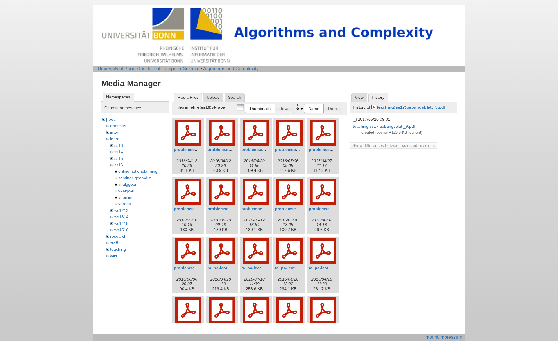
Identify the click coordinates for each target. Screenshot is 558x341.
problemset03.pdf (326, 149)
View (359, 97)
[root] (111, 119)
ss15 (118, 158)
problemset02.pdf (258, 149)
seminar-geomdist (134, 178)
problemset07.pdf (326, 208)
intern (115, 132)
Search (234, 97)
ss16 (118, 165)
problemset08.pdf (191, 268)
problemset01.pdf (225, 149)
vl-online (126, 197)
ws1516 (121, 230)
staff (114, 243)
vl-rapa (124, 203)
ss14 (118, 151)
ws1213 (121, 210)
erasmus (118, 125)
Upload (213, 97)
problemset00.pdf (191, 149)
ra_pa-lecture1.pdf (226, 268)
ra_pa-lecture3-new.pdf (298, 268)
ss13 (118, 145)
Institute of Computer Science (169, 68)
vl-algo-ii (126, 191)
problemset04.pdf (225, 208)
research (118, 236)
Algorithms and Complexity (231, 68)
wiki (113, 256)
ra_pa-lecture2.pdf (259, 268)
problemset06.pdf (292, 208)
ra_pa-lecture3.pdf (327, 268)
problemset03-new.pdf (297, 149)
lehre (114, 138)
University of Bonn (116, 68)
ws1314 (121, 216)
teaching (118, 249)
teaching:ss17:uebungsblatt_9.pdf (411, 107)
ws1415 (121, 223)
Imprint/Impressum (443, 337)
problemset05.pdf (258, 208)
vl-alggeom (128, 184)
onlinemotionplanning (138, 171)
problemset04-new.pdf (196, 208)
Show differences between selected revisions (393, 145)
